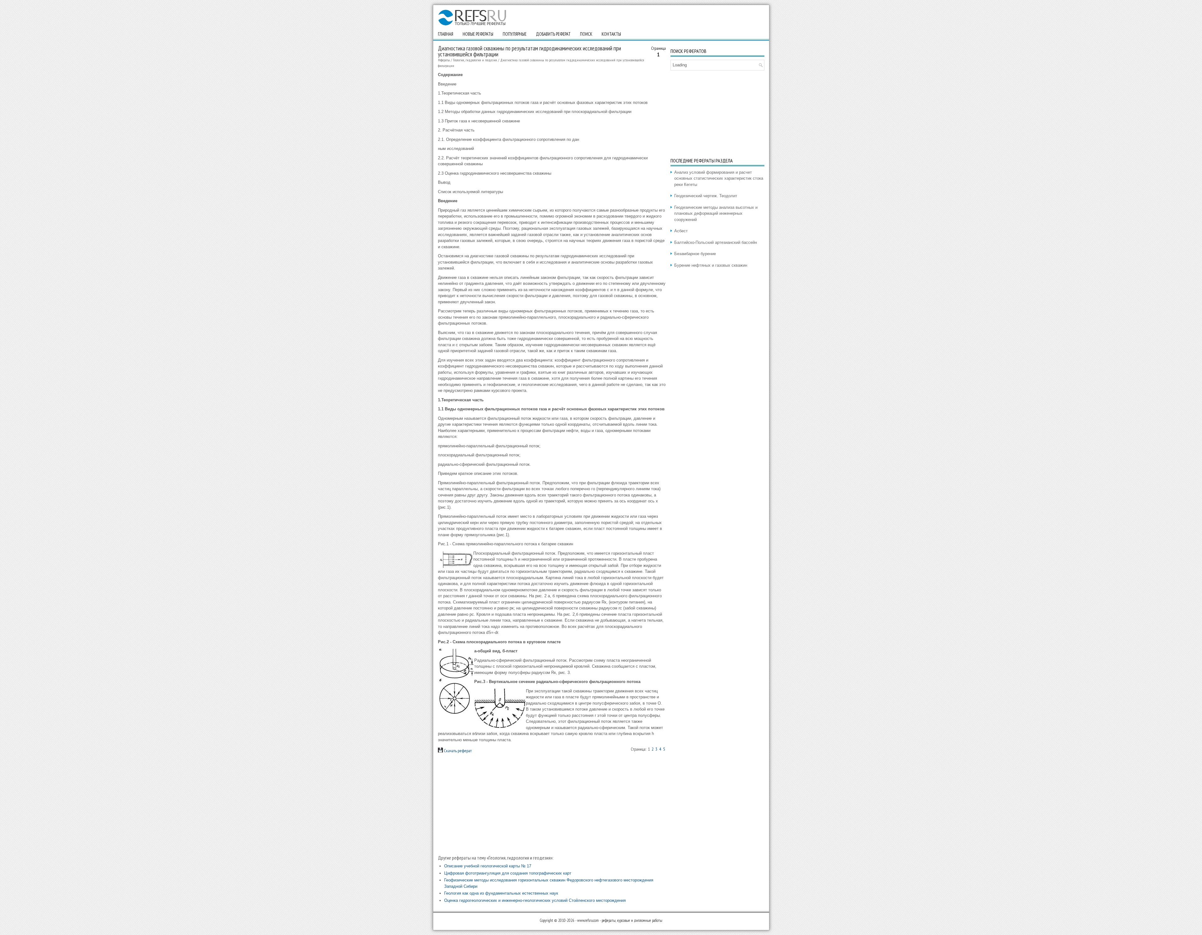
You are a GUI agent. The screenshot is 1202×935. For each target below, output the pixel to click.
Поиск (586, 34)
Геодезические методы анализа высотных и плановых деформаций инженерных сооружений (716, 213)
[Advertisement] (552, 804)
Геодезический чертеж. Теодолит (705, 195)
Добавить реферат (553, 34)
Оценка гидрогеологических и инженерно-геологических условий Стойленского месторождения (535, 900)
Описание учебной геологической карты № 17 (487, 866)
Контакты (611, 34)
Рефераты (444, 60)
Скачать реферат (457, 750)
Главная (445, 34)
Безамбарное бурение (695, 253)
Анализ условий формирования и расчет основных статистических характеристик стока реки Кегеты (718, 178)
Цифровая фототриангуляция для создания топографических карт (507, 873)
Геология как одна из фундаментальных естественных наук (501, 893)
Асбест (681, 231)
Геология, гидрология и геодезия (475, 60)
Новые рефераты (478, 34)
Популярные (515, 34)
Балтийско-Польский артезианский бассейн (715, 242)
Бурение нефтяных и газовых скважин (710, 265)
